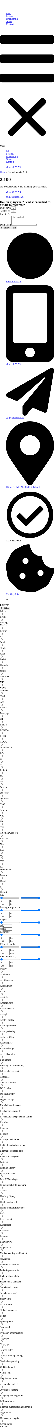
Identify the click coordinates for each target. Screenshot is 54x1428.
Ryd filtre (5, 608)
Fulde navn (5, 207)
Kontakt (10, 24)
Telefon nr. (5, 211)
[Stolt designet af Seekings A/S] (7, 599)
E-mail (3, 214)
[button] (27, 87)
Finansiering (12, 19)
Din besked (5, 225)
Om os (9, 21)
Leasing (10, 16)
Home (3, 172)
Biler (8, 13)
